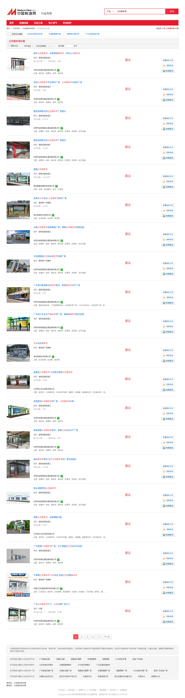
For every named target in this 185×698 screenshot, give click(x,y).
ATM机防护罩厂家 (140, 670)
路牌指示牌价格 (73, 34)
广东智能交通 (44, 659)
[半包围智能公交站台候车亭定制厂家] (18, 266)
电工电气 (52, 22)
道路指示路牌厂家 (85, 670)
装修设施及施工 (45, 58)
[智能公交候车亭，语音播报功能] (18, 526)
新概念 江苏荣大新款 (53, 372)
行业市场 (46, 13)
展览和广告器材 (45, 203)
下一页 (106, 637)
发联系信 (169, 65)
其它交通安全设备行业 (123, 676)
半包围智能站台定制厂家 (50, 256)
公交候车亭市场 (28, 28)
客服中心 (82, 690)
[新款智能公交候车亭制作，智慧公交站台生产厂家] (18, 440)
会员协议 (113, 690)
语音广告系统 (137, 659)
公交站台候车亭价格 (34, 34)
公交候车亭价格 (20, 683)
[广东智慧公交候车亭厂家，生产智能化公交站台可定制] (18, 555)
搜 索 (172, 11)
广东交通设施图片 (103, 665)
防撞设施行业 (103, 676)
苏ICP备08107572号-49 (118, 694)
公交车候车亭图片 (46, 665)
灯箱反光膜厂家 (65, 670)
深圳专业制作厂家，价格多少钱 (58, 82)
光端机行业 (87, 676)
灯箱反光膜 (60, 659)
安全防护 (67, 22)
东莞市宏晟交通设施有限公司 (45, 70)
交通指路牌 (91, 659)
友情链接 (123, 690)
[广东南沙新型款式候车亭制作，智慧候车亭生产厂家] (18, 295)
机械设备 (24, 22)
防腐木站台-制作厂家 (50, 198)
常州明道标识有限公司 (42, 215)
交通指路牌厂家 (104, 670)
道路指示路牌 (76, 659)
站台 (41, 343)
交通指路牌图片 (65, 665)
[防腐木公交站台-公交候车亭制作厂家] (18, 208)
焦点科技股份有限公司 (80, 694)
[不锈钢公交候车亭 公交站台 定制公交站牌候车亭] (18, 584)
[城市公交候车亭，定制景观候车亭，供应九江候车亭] (18, 63)
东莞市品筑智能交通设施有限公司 (47, 128)
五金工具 (38, 22)
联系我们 (72, 690)
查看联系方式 (168, 60)
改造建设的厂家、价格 (54, 401)
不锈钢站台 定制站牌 (55, 575)
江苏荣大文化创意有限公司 (44, 389)
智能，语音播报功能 (48, 517)
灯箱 (40, 608)
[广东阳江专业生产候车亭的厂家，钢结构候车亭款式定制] (18, 324)
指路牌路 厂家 (121, 670)
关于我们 (61, 690)
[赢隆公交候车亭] (18, 179)
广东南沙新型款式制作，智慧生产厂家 (57, 285)
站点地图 (92, 690)
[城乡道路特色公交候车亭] (18, 497)
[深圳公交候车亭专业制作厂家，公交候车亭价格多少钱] (18, 92)
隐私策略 (102, 690)
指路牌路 (105, 659)
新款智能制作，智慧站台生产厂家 (56, 430)
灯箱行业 (141, 676)
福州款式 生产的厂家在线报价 (55, 459)
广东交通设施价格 (92, 34)
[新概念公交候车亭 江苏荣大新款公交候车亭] (18, 382)
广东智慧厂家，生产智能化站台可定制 (58, 546)
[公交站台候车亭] (18, 353)
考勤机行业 (155, 676)
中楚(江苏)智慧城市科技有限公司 (46, 588)
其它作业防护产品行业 (68, 676)
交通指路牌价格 (55, 34)
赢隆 (41, 169)
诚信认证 (14, 46)
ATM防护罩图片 (84, 665)
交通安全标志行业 (46, 676)
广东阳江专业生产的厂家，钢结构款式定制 (59, 314)
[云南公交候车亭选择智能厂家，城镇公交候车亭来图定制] (18, 237)
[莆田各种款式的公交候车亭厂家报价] (18, 121)
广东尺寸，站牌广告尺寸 (52, 604)
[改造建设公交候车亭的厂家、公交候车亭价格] (18, 411)
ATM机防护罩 (120, 659)
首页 (11, 22)
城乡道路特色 (45, 488)
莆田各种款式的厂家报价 (50, 111)
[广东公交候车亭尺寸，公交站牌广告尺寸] (18, 613)
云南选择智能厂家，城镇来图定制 (59, 227)
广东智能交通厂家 (46, 670)
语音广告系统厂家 (161, 670)
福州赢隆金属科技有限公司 (44, 186)
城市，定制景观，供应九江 (57, 53)
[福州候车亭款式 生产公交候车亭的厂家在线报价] (18, 468)
